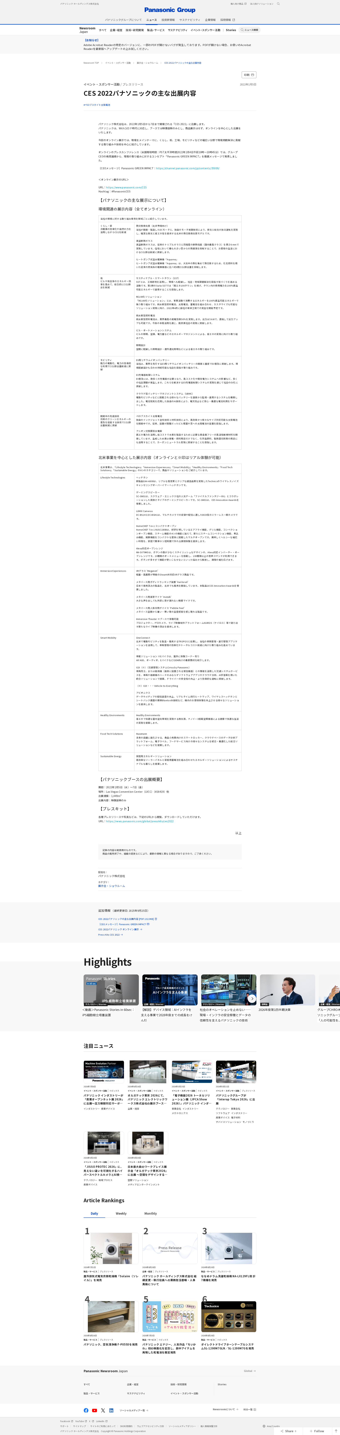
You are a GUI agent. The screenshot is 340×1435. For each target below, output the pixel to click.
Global (248, 1371)
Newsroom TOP (91, 62)
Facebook (65, 1421)
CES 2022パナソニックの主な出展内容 (182, 62)
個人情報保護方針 (208, 1426)
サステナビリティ (178, 30)
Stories (231, 30)
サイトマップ (79, 1426)
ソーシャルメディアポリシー (182, 1426)
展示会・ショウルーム (147, 62)
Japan (87, 30)
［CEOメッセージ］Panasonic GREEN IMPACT (122, 924)
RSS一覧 (248, 1409)
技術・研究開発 (135, 30)
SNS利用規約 (126, 1426)
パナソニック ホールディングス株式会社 (79, 3)
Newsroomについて (224, 1409)
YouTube (79, 1421)
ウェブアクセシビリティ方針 (150, 1426)
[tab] (121, 1213)
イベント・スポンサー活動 (205, 30)
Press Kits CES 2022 (109, 934)
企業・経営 (116, 30)
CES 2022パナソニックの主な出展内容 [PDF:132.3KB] (126, 919)
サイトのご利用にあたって (103, 1426)
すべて (103, 30)
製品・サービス (156, 30)
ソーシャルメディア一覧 (132, 1410)
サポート (64, 1426)
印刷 (247, 75)
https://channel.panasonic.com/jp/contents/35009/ (187, 168)
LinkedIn (100, 1421)
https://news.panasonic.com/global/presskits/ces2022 (140, 821)
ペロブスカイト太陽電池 (97, 104)
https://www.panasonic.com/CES (126, 187)
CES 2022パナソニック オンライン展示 (118, 929)
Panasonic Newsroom (106, 1371)
